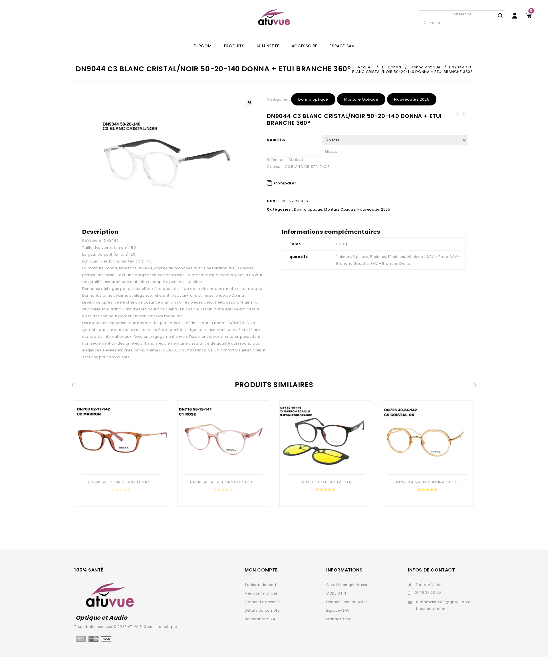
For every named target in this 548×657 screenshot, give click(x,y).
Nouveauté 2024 (260, 619)
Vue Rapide (120, 465)
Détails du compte (262, 610)
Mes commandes (261, 593)
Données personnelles (347, 601)
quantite (276, 139)
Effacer (332, 151)
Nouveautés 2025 (411, 99)
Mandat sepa (339, 619)
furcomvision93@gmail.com (443, 601)
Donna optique (426, 67)
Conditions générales (346, 584)
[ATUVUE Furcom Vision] (274, 17)
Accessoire (304, 46)
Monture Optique (361, 99)
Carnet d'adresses (262, 601)
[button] (249, 102)
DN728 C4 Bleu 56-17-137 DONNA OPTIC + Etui (457, 120)
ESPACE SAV (342, 46)
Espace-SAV (338, 610)
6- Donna (391, 67)
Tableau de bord (260, 584)
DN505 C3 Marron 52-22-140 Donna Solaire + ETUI (463, 120)
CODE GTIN (336, 593)
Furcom (203, 46)
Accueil (365, 67)
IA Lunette (268, 46)
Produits (234, 46)
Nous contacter (430, 608)
